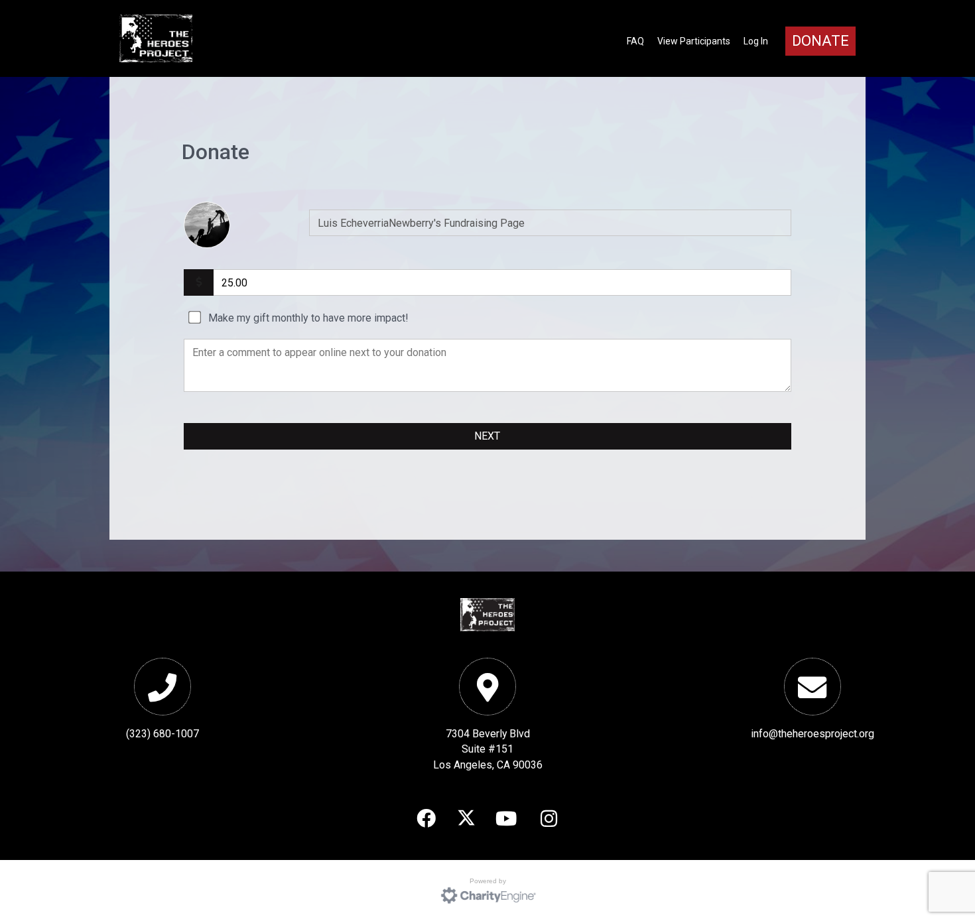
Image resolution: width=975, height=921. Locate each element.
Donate (820, 40)
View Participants (693, 41)
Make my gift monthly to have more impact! (308, 318)
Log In (756, 41)
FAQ (635, 41)
